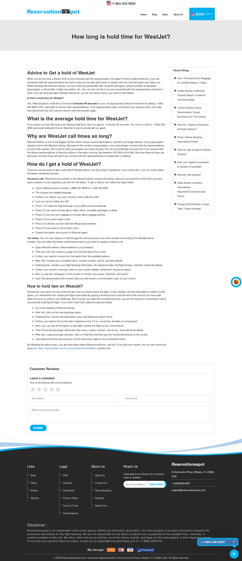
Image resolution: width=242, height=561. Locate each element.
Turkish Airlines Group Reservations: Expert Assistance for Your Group (191, 112)
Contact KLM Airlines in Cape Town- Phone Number (193, 206)
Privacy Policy (70, 498)
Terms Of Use (70, 505)
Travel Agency (70, 513)
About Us (178, 14)
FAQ (65, 475)
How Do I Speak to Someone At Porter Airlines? (193, 127)
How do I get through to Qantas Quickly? (194, 152)
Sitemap (67, 482)
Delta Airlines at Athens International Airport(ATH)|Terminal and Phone (191, 189)
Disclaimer (68, 490)
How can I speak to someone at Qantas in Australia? (193, 164)
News (165, 14)
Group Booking (103, 490)
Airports (35, 498)
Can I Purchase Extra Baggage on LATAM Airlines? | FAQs (194, 80)
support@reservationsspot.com (188, 490)
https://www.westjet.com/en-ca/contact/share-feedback (67, 348)
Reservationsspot (188, 464)
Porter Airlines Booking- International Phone (190, 139)
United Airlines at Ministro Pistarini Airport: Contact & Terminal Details (191, 95)
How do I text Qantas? (189, 174)
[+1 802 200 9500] (235, 280)
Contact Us (101, 482)
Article (34, 490)
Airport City (101, 505)
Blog (154, 14)
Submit (38, 428)
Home (144, 14)
